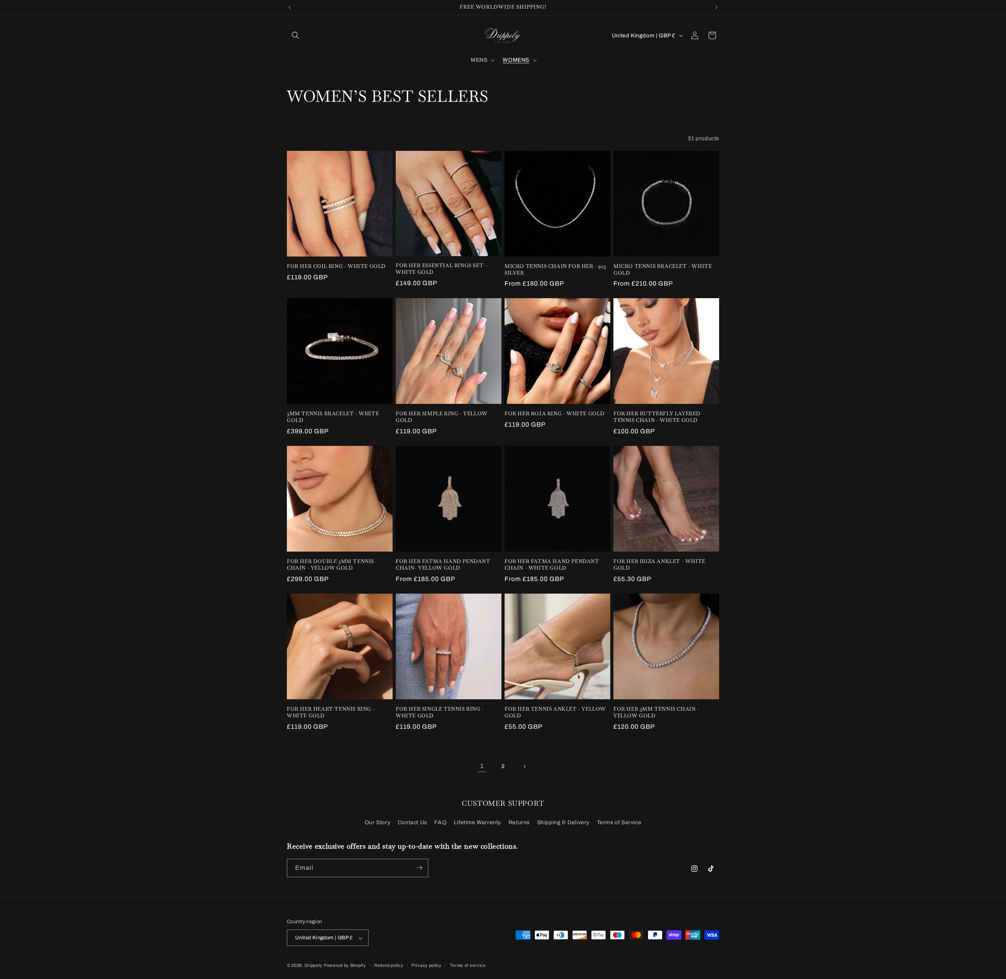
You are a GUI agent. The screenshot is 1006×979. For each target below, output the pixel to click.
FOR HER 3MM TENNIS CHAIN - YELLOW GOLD (656, 712)
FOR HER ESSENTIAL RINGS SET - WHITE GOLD (441, 268)
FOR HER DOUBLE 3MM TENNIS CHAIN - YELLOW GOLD (330, 564)
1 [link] (482, 766)
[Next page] (524, 766)
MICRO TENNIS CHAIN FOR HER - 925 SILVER (555, 269)
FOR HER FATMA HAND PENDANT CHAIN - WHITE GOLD (552, 564)
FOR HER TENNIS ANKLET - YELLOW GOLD (555, 712)
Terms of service (468, 965)
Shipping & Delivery (563, 823)
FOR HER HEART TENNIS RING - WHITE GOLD (331, 712)
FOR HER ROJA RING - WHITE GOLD (555, 414)
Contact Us (412, 823)
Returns (519, 823)
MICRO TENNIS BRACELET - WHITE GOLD (662, 269)
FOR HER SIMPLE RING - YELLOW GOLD (442, 417)
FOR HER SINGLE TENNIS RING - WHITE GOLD (440, 712)
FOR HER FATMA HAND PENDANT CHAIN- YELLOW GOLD (443, 564)
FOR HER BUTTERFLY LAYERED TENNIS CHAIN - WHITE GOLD (657, 417)
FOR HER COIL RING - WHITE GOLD (336, 266)
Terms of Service (619, 823)
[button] (295, 35)
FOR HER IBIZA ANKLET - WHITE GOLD (659, 564)
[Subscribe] (419, 867)
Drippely (314, 965)
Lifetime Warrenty (477, 823)
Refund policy (388, 965)
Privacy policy (426, 965)
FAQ (440, 823)
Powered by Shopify (345, 965)
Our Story (377, 823)
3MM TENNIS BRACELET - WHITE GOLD (333, 417)
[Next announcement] (716, 7)
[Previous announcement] (289, 7)
